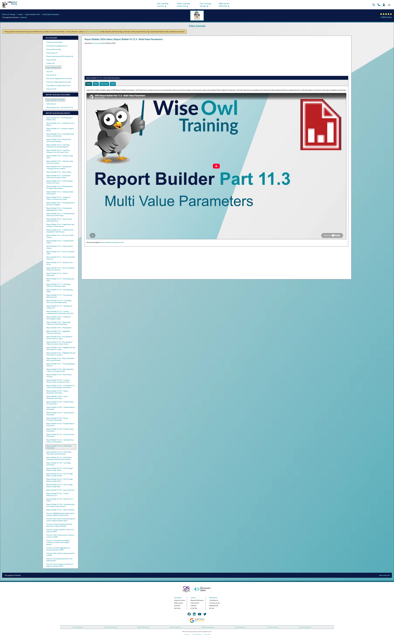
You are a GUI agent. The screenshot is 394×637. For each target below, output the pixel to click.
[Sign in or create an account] (384, 4)
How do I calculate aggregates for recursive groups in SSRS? (58, 549)
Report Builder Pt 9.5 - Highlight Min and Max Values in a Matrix (60, 354)
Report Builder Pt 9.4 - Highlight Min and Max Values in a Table (60, 348)
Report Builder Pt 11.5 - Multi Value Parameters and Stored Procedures (58, 458)
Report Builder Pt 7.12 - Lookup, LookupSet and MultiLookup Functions (60, 312)
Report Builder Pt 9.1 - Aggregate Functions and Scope (58, 332)
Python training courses (175, 627)
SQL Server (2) (51, 75)
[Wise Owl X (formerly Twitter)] (204, 614)
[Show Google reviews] (197, 622)
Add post (24, 17)
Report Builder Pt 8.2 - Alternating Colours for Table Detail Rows (58, 323)
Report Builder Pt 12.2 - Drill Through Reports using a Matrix (59, 475)
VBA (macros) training (273, 627)
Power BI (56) (51, 60)
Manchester (213, 597)
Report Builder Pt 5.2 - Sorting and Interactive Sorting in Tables (58, 176)
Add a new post (384, 575)
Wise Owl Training (8, 14)
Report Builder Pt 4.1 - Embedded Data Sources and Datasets (60, 135)
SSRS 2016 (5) (51, 104)
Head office (178, 597)
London (193, 597)
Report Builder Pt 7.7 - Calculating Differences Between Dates (58, 285)
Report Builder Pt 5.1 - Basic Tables (58, 172)
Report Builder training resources (112, 242)
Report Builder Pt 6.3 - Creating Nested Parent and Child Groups (60, 214)
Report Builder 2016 (33, 14)
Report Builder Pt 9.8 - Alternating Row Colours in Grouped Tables (60, 370)
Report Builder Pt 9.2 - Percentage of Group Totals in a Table (59, 337)
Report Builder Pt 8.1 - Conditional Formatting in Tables (58, 318)
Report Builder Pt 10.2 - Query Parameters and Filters (57, 397)
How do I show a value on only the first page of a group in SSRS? (59, 565)
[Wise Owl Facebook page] (189, 614)
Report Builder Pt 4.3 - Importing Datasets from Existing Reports (57, 146)
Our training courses (162, 4)
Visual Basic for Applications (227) (58, 85)
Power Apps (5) (51, 53)
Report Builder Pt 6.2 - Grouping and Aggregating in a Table (59, 209)
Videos (20, 14)
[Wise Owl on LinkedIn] (194, 614)
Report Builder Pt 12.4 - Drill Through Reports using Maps (59, 485)
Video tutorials (197, 25)
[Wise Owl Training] (9, 8)
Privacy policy (207, 634)
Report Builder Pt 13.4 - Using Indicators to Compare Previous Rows (60, 505)
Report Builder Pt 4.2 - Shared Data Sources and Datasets (58, 140)
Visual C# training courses (305, 627)
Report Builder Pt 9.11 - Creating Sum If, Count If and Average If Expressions (60, 386)
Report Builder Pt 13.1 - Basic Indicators (60, 490)
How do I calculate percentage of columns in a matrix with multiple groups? (58, 542)
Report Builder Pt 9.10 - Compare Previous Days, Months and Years (58, 381)
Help (113, 84)
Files (96, 84)
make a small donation (92, 32)
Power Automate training (110, 627)
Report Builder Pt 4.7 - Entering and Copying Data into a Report (58, 167)
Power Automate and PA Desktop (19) (59, 56)
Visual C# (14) (51, 89)
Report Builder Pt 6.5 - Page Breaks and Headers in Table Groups (60, 225)
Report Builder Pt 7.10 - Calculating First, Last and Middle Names (58, 301)
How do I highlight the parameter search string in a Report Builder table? (60, 514)
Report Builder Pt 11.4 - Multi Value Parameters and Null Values (58, 453)
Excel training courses (78, 627)
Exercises (104, 84)
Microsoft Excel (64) (53, 49)
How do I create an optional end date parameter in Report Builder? (59, 525)
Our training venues (205, 4)
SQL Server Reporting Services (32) (58, 82)
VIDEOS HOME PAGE (54, 42)
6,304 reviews (386, 17)
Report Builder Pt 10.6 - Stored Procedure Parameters (57, 419)
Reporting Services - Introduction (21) (59, 107)
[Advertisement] (146, 59)
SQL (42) (49, 71)
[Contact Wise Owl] (379, 4)
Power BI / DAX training (142, 627)
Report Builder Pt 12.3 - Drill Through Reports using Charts (59, 480)
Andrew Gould (97, 43)
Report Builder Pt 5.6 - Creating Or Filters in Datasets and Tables (58, 198)
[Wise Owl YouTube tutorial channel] (199, 614)
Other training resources (183, 4)
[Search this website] (373, 4)
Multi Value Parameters (51, 14)
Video (88, 84)
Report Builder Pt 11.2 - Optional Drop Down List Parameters (60, 441)
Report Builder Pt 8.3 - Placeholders (59, 328)
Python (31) (50, 63)
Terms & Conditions (197, 634)
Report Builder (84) (53, 67)
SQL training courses (240, 627)
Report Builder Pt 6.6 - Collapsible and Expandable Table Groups (59, 231)
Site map (187, 634)
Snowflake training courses (208, 627)
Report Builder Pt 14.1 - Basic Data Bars (60, 510)
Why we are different (224, 4)
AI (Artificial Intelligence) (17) (56, 46)
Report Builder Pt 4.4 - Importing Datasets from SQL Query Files (57, 151)
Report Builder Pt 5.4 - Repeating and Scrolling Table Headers (59, 187)
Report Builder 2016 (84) (55, 100)
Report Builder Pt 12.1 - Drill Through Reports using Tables (59, 469)
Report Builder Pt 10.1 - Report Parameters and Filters (57, 392)
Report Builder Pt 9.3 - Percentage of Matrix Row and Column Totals (59, 343)
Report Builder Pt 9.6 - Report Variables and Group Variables (60, 359)
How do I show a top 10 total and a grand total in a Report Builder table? (60, 520)
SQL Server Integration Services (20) (59, 78)
